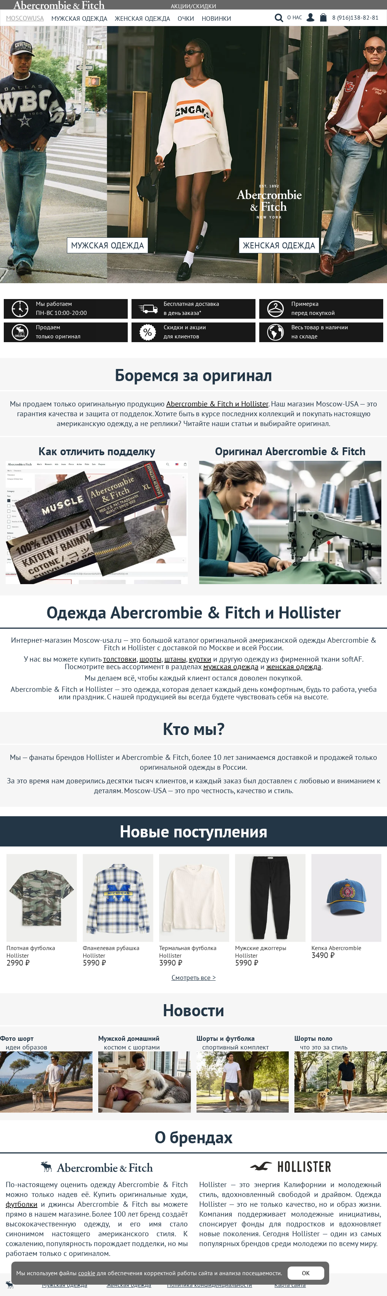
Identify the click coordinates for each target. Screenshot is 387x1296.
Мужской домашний (128, 1038)
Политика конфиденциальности (209, 1284)
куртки (200, 659)
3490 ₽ (322, 955)
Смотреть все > (194, 977)
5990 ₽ (94, 963)
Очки (186, 18)
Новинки (216, 18)
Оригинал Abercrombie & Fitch (290, 450)
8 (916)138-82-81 (355, 17)
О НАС (294, 17)
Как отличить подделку (97, 450)
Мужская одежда (79, 18)
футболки (21, 1204)
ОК (306, 1273)
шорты (150, 659)
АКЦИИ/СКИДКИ (193, 6)
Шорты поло (313, 1038)
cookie (86, 1273)
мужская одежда (231, 666)
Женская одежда (142, 18)
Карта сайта (290, 1284)
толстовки (119, 659)
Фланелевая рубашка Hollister (111, 951)
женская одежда (293, 666)
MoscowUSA (25, 15)
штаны (175, 659)
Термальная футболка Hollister (188, 951)
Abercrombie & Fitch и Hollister (217, 404)
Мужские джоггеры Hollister (260, 951)
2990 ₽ (17, 963)
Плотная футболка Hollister (30, 951)
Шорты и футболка (226, 1038)
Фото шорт (17, 1038)
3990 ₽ (170, 963)
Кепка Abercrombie (336, 948)
